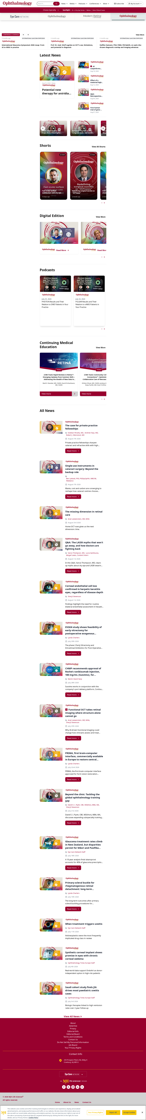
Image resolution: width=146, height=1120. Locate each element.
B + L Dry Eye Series (78, 10)
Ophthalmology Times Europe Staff (81, 963)
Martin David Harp (75, 679)
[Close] (142, 1112)
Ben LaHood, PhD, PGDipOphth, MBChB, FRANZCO (81, 479)
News (76, 1102)
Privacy (73, 1028)
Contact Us (73, 1039)
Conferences (94, 4)
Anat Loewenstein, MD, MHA (78, 519)
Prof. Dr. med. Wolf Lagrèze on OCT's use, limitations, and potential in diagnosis (23, 46)
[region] (73, 1112)
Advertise (73, 1026)
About (73, 1023)
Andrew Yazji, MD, (91, 433)
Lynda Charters (74, 638)
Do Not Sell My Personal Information (73, 1042)
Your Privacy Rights (73, 1047)
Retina (89, 10)
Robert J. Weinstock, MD (75, 435)
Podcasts (82, 4)
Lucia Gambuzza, (92, 553)
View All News (72, 1016)
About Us (67, 1102)
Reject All (113, 1112)
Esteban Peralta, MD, (76, 433)
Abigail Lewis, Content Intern (77, 555)
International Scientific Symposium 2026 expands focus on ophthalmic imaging (121, 46)
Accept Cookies (129, 1112)
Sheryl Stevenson (74, 596)
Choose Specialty (49, 10)
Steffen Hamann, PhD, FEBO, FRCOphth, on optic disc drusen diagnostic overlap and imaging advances (71, 46)
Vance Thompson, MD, (76, 553)
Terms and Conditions (73, 1037)
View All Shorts (98, 146)
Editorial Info (73, 1031)
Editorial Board (73, 1034)
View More (140, 35)
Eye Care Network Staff (76, 852)
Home (57, 1102)
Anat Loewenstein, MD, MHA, (79, 720)
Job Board (73, 1045)
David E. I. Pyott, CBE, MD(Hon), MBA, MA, (83, 805)
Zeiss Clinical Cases (99, 10)
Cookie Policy (33, 1118)
